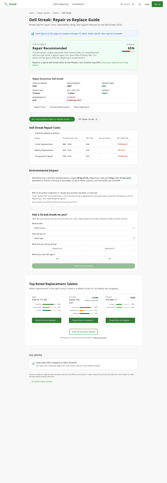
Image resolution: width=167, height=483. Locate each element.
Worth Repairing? (61, 4)
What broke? (37, 223)
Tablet (56, 13)
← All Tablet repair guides (40, 381)
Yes (57, 258)
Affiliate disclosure (100, 338)
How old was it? (38, 234)
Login (147, 4)
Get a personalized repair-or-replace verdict (52, 119)
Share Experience (81, 107)
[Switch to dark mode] (140, 4)
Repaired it (57, 248)
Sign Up (157, 4)
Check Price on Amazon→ (46, 320)
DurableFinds (78, 4)
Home (31, 13)
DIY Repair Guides (86, 119)
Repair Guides (44, 13)
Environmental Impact (60, 107)
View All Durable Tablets (83, 331)
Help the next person (83, 266)
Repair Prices (40, 107)
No (109, 258)
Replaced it (110, 248)
